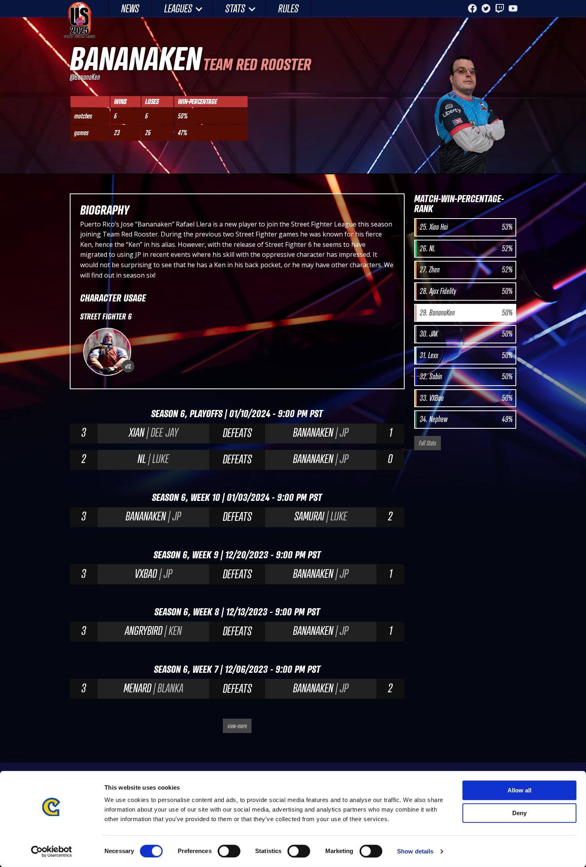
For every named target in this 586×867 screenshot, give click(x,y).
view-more (237, 726)
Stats (235, 8)
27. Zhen (466, 269)
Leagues (178, 8)
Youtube (513, 8)
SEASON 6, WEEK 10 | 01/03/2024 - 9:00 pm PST (237, 497)
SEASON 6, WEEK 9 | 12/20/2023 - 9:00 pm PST (237, 554)
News (130, 8)
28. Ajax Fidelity (466, 291)
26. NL (466, 248)
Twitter (486, 8)
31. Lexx (466, 355)
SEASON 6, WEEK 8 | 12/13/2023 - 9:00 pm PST (237, 611)
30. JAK (466, 334)
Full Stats (427, 443)
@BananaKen (85, 77)
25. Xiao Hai (466, 227)
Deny (519, 813)
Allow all (519, 790)
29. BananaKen (466, 312)
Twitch (499, 8)
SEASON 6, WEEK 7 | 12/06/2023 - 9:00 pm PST (237, 669)
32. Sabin (466, 376)
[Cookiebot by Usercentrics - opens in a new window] (52, 851)
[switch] (229, 851)
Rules (288, 8)
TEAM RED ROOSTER (257, 64)
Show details (415, 851)
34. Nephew (466, 419)
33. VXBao (466, 398)
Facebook (472, 8)
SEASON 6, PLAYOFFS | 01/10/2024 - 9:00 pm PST (237, 413)
